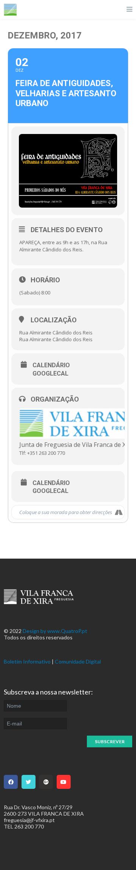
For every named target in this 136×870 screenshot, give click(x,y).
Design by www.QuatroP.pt (55, 631)
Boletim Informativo (27, 661)
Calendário (51, 365)
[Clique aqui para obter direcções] (118, 512)
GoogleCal (50, 373)
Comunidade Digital (78, 661)
